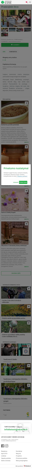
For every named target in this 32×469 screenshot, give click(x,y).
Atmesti (15, 182)
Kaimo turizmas (5, 460)
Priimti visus (23, 182)
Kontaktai (19, 451)
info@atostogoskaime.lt (15, 429)
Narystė (18, 453)
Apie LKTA (4, 453)
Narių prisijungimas (22, 460)
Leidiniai (3, 456)
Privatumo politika (21, 458)
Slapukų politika (6, 458)
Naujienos (4, 451)
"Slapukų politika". (22, 176)
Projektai (19, 456)
